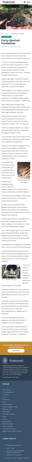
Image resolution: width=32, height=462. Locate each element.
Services (5, 419)
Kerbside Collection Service (10, 407)
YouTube (26, 458)
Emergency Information (9, 429)
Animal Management (8, 392)
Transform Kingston (8, 424)
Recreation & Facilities (9, 414)
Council (5, 397)
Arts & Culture (6, 390)
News (6, 33)
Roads (4, 416)
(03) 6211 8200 (10, 448)
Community (6, 394)
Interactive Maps (7, 404)
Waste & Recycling (7, 426)
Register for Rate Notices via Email (12, 431)
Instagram (20, 458)
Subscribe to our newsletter (14, 455)
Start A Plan (16, 350)
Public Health (6, 411)
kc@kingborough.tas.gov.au (13, 445)
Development (6, 399)
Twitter (15, 458)
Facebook (9, 458)
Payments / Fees (7, 409)
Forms (4, 402)
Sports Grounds (7, 421)
